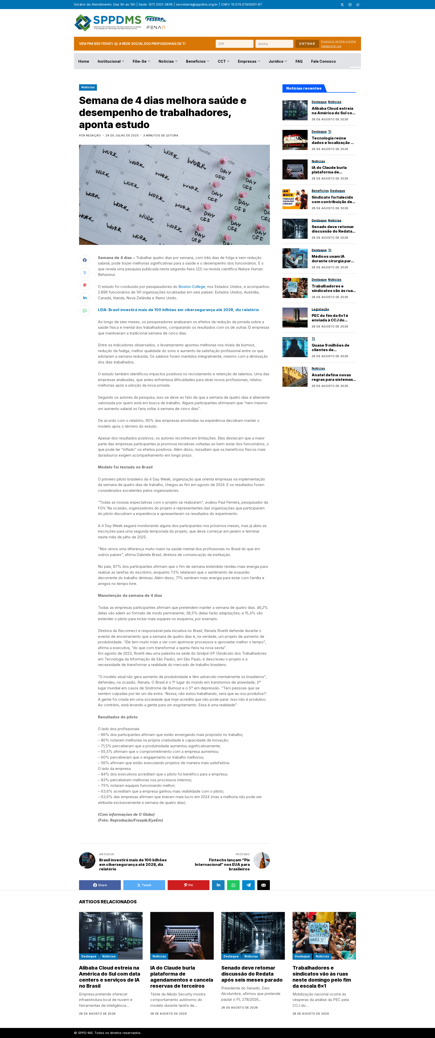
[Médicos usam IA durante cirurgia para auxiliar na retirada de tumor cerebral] (295, 258)
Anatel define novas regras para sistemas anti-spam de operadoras (332, 381)
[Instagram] (350, 4)
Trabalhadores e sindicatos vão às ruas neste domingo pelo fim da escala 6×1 (333, 292)
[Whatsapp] (357, 4)
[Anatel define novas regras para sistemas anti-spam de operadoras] (295, 377)
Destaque (88, 956)
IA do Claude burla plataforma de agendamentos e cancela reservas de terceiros (181, 977)
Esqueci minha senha (338, 41)
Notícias (88, 87)
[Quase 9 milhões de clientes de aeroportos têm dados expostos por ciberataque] (295, 347)
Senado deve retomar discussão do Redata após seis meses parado (333, 233)
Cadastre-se (331, 46)
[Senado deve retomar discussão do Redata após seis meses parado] (295, 229)
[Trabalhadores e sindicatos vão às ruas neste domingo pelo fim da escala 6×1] (295, 288)
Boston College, (192, 286)
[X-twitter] (342, 4)
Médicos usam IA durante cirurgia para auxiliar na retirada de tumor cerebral (332, 263)
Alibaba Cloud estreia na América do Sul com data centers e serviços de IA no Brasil (109, 977)
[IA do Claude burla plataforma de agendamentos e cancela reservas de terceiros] (295, 169)
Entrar (307, 44)
